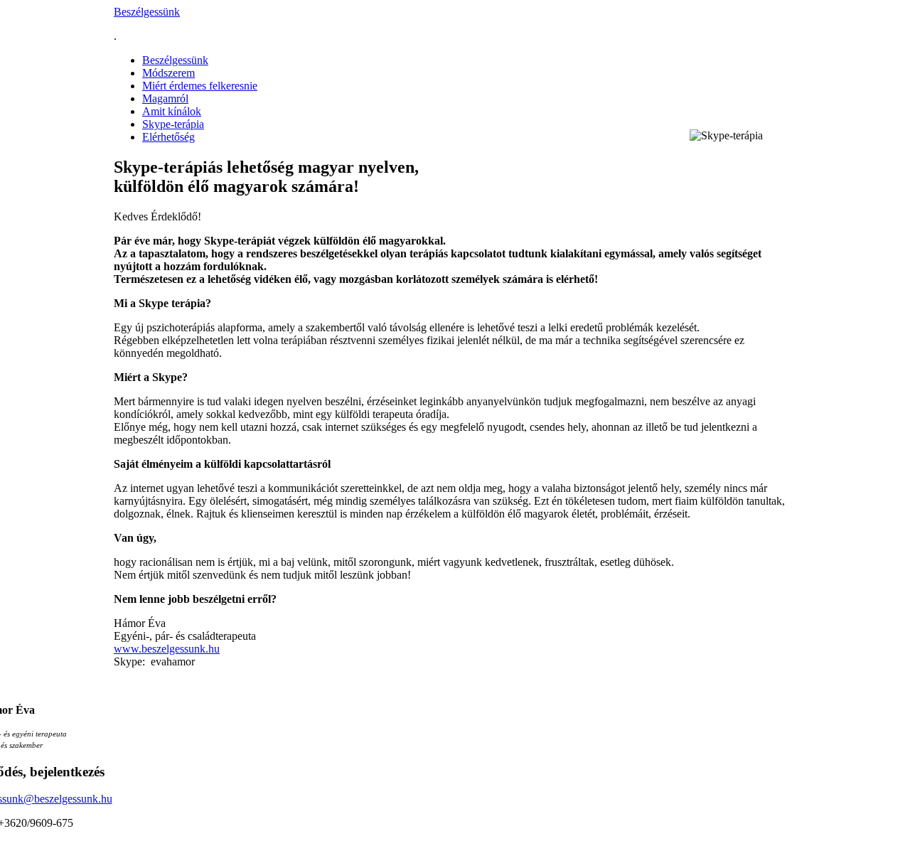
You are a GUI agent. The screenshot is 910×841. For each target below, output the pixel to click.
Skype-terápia (173, 124)
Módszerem (168, 73)
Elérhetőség (168, 137)
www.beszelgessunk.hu (167, 649)
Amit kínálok (171, 111)
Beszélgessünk (147, 12)
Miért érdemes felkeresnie (199, 86)
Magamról (165, 98)
